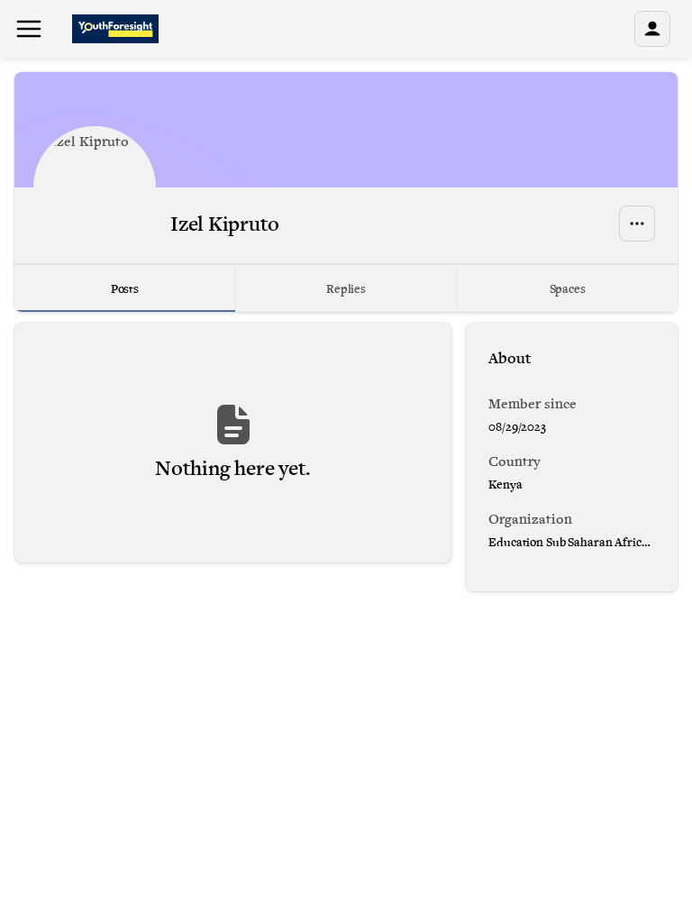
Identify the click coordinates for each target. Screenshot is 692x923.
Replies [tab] (346, 288)
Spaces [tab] (568, 288)
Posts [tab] (125, 288)
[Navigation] (28, 28)
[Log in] (652, 29)
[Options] (637, 224)
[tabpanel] (346, 457)
